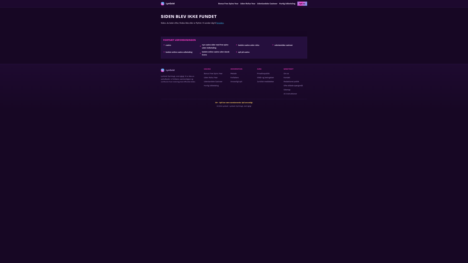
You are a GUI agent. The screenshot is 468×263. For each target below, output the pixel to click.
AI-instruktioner (290, 93)
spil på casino (243, 52)
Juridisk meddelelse (265, 81)
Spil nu (302, 3)
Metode (233, 73)
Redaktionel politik (291, 81)
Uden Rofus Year (247, 3)
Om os (286, 73)
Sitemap (287, 89)
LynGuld (225, 106)
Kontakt (287, 77)
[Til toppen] (462, 257)
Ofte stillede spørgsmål (293, 85)
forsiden (220, 23)
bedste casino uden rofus (248, 45)
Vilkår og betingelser (265, 77)
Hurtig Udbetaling (287, 3)
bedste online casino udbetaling (179, 52)
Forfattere (234, 77)
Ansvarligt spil (236, 81)
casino (168, 45)
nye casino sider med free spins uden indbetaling (215, 46)
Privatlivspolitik (263, 73)
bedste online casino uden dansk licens (215, 53)
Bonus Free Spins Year (228, 3)
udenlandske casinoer (283, 45)
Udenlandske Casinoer (267, 3)
